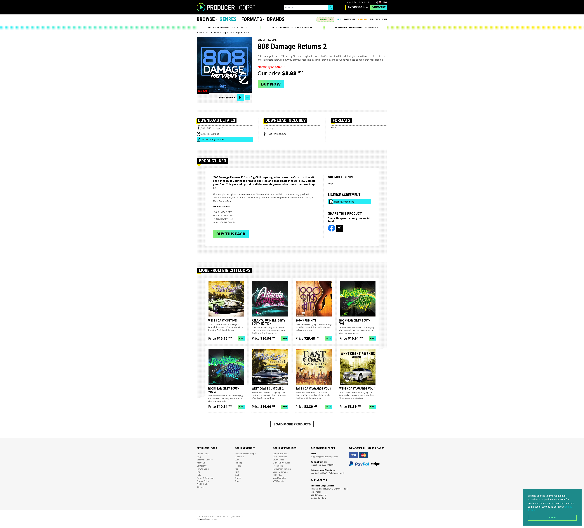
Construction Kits (281, 453)
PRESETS (362, 19)
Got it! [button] (552, 517)
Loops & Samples (280, 472)
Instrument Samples (282, 469)
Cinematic (239, 456)
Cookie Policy (203, 484)
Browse (206, 19)
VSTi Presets (278, 481)
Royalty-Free (218, 139)
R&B (237, 472)
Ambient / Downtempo (245, 453)
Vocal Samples (279, 478)
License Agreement (344, 201)
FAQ (198, 472)
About (350, 2)
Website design (203, 519)
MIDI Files (277, 475)
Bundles (375, 19)
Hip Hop (238, 463)
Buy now (271, 84)
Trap (330, 183)
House (238, 466)
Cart (378, 7)
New (339, 19)
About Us (201, 463)
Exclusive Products (281, 463)
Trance (238, 478)
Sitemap (200, 487)
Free (384, 19)
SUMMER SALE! (325, 19)
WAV (333, 127)
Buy (241, 338)
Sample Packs (203, 453)
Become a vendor (204, 459)
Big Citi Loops (267, 40)
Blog (356, 2)
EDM (237, 459)
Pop (236, 469)
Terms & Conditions (205, 478)
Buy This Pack (230, 234)
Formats (251, 19)
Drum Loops (278, 459)
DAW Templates (280, 456)
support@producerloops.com (324, 456)
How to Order (203, 469)
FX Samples (278, 466)
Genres (227, 19)
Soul (237, 475)
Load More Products (292, 424)
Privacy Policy (203, 481)
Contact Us (202, 466)
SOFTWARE (349, 19)
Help (360, 2)
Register (367, 2)
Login (374, 2)
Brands (276, 19)
